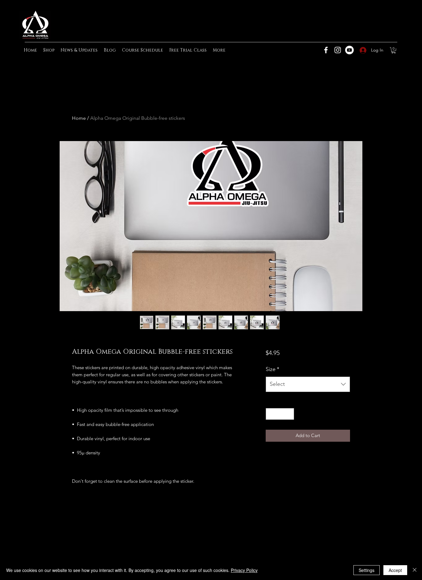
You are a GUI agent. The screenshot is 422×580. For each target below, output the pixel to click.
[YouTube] (349, 50)
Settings (366, 570)
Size (272, 369)
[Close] (414, 570)
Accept (395, 570)
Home (79, 118)
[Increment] (289, 414)
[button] (393, 50)
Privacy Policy (244, 570)
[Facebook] (326, 50)
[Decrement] (271, 414)
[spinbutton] (280, 414)
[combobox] (308, 384)
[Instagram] (337, 50)
